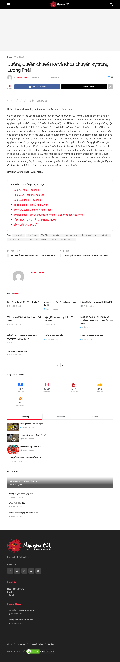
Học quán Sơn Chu (15, 589)
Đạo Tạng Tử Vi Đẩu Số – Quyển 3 (23, 302)
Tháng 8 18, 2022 (88, 306)
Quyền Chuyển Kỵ (49, 239)
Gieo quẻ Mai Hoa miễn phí (31, 424)
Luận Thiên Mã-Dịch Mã (91, 335)
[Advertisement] (60, 30)
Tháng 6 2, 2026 (16, 516)
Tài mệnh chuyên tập (17, 351)
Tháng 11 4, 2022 (51, 309)
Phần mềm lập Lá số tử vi (30, 446)
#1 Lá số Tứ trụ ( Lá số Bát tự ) (33, 435)
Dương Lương (21, 77)
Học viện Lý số (19, 651)
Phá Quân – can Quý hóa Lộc (29, 195)
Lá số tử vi (104, 235)
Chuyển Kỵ (57, 235)
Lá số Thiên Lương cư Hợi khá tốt (96, 302)
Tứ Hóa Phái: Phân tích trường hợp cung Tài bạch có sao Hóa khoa (48, 214)
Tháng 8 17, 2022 (15, 306)
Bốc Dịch (11, 592)
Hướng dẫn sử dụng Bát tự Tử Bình (23, 513)
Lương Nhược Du (16, 239)
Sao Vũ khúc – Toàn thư (26, 190)
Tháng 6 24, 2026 (16, 507)
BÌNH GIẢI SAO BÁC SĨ (25, 224)
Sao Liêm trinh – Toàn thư (27, 199)
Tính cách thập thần (17, 503)
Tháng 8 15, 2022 (15, 324)
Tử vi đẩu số (19, 57)
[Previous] (57, 365)
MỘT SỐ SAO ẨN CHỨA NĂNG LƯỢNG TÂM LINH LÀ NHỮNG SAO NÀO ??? (97, 320)
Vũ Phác (11, 595)
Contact (51, 644)
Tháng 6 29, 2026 (16, 497)
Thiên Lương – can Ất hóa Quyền (31, 204)
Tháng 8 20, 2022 (15, 355)
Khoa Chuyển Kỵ (88, 235)
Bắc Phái (45, 235)
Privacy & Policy (36, 644)
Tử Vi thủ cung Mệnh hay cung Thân (33, 209)
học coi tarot (72, 235)
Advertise (21, 644)
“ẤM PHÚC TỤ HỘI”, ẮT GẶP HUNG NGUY (35, 219)
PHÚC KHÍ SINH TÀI (53, 335)
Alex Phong (32, 235)
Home (9, 57)
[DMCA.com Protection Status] (40, 651)
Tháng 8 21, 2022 (39, 77)
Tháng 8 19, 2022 (88, 327)
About (9, 644)
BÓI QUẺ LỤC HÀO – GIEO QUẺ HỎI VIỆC (26, 458)
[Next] (62, 365)
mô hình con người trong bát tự (23, 481)
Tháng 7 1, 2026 (17, 485)
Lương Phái (33, 239)
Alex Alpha (19, 235)
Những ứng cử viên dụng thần (21, 493)
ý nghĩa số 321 (68, 239)
